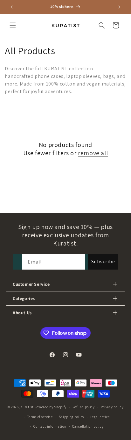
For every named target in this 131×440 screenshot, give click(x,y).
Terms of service (40, 417)
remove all (93, 153)
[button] (13, 25)
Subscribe (103, 261)
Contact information (49, 426)
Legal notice (100, 417)
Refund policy (83, 407)
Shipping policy (72, 417)
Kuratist (27, 407)
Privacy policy (112, 407)
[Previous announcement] (12, 7)
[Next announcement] (119, 7)
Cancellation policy (87, 426)
